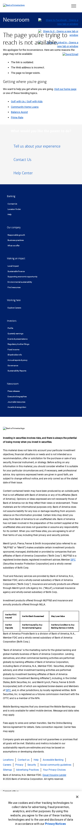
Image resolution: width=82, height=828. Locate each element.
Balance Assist (19, 112)
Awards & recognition (17, 407)
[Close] (77, 796)
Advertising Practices (27, 769)
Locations (8, 759)
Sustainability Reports (17, 371)
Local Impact (13, 266)
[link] (41, 148)
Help (10, 214)
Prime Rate (17, 117)
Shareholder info (15, 355)
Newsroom (16, 20)
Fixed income (13, 349)
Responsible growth (16, 235)
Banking (11, 196)
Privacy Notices (55, 823)
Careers (7, 764)
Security (31, 764)
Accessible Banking (53, 759)
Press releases (14, 391)
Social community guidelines (55, 764)
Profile (10, 328)
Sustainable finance (16, 271)
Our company (14, 227)
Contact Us (12, 204)
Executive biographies (17, 396)
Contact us (23, 759)
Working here (13, 300)
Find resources (14, 287)
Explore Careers (14, 308)
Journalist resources (16, 402)
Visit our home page (65, 89)
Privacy (19, 764)
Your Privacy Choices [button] (54, 769)
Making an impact (16, 258)
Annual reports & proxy (17, 360)
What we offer (14, 245)
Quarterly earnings (15, 333)
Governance (13, 365)
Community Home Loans (25, 106)
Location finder (14, 209)
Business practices (16, 240)
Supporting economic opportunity (22, 276)
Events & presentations (17, 339)
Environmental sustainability (20, 282)
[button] (73, 6)
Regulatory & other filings (18, 344)
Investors (12, 320)
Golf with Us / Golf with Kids (27, 101)
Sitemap (7, 769)
